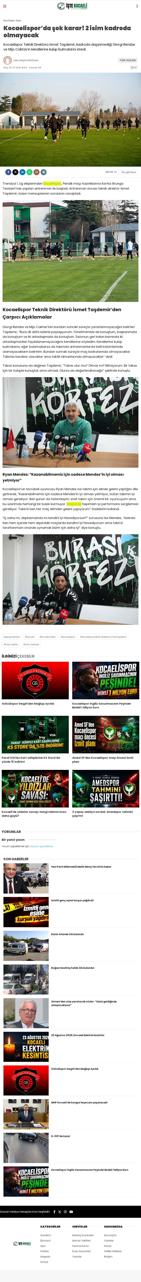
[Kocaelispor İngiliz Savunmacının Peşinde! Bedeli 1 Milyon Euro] (105, 680)
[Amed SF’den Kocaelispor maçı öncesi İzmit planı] (105, 734)
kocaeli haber (48, 636)
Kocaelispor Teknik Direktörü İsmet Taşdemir (104, 636)
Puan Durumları (81, 1251)
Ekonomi (45, 1240)
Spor (133, 67)
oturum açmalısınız (41, 846)
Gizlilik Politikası (113, 1251)
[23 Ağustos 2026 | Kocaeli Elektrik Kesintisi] (26, 1061)
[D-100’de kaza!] (26, 1162)
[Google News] (129, 172)
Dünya (44, 1262)
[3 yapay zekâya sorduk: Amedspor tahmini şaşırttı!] (105, 788)
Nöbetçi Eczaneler (83, 1235)
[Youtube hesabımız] (71, 1212)
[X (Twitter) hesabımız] (59, 1212)
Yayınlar (77, 1256)
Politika (44, 1251)
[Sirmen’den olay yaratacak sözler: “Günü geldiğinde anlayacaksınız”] (26, 1027)
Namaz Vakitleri (81, 1240)
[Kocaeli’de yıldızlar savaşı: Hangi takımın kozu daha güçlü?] (35, 788)
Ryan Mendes (32, 644)
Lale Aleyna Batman (25, 60)
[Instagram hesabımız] (65, 1212)
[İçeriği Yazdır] (44, 172)
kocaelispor (69, 636)
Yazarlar (109, 1240)
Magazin (45, 1256)
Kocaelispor (52, 183)
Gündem (45, 1235)
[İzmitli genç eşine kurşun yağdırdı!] (26, 926)
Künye (107, 1246)
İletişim (108, 1256)
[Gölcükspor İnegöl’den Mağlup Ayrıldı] (35, 680)
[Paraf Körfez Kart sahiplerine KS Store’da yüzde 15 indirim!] (35, 734)
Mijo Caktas (11, 644)
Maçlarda (74, 504)
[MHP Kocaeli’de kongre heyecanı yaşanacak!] (26, 1128)
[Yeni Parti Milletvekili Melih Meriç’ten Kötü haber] (26, 892)
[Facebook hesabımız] (54, 1212)
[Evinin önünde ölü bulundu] (26, 960)
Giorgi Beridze (12, 636)
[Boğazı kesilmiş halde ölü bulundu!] (26, 993)
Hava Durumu (80, 1246)
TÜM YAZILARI (128, 60)
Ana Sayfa (110, 1235)
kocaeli (30, 636)
